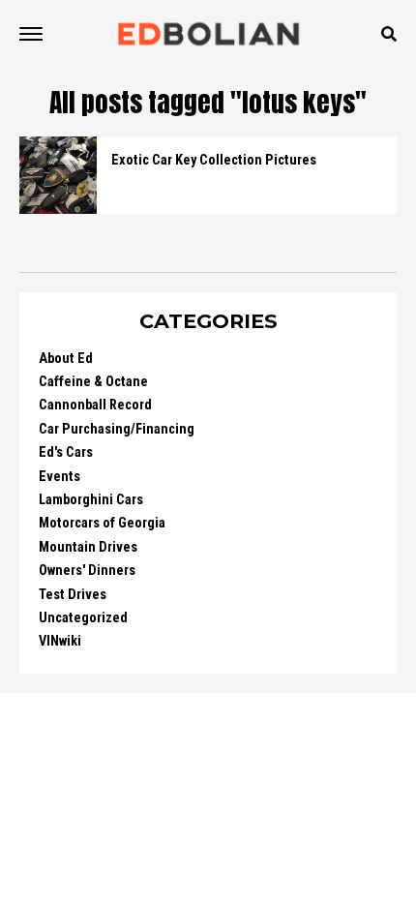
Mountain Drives (88, 547)
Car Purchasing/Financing (116, 429)
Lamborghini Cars (91, 500)
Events (59, 476)
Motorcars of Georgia (102, 523)
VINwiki (60, 641)
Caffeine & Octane (93, 382)
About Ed (66, 358)
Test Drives (72, 594)
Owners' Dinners (87, 570)
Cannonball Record (95, 405)
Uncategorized (83, 618)
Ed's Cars (66, 452)
